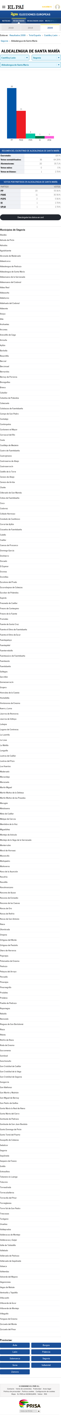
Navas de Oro (6, 908)
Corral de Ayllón (7, 524)
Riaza (2, 1029)
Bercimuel (4, 366)
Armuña (3, 340)
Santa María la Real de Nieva (12, 1108)
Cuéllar (3, 540)
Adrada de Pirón (7, 240)
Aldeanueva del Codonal (10, 282)
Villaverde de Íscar (8, 1303)
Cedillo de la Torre (8, 472)
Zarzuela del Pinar (8, 1329)
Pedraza (3, 966)
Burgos (46, 1345)
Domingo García (7, 550)
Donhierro (4, 556)
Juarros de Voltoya (8, 719)
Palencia (46, 1352)
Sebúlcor (4, 1145)
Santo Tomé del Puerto (10, 1135)
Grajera (3, 687)
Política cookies (28, 1391)
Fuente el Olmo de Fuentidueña (13, 629)
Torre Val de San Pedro (10, 1208)
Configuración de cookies (45, 1391)
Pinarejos (4, 982)
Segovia (3, 1150)
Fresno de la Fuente (8, 614)
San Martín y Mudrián (9, 1092)
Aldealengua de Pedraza (10, 266)
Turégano (4, 1219)
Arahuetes (4, 324)
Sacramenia (5, 1050)
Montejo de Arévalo (8, 835)
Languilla (4, 750)
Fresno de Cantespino (9, 608)
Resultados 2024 (35, 21)
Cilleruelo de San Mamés (11, 493)
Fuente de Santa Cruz (9, 624)
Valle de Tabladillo (8, 1245)
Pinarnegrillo (5, 987)
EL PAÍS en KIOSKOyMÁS (26, 1394)
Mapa (13, 1394)
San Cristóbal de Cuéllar (10, 1066)
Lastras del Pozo (7, 761)
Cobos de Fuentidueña (9, 498)
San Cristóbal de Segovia (11, 1077)
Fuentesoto (5, 661)
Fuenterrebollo (6, 650)
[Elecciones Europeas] (30, 14)
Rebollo (3, 1014)
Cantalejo (4, 419)
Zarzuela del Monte (8, 1324)
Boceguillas (5, 382)
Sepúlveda (4, 1156)
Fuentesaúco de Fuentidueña (12, 656)
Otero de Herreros (8, 950)
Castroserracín (6, 466)
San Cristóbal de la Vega (10, 1071)
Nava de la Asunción (9, 871)
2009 (50, 28)
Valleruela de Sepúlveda (10, 1261)
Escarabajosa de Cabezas (11, 587)
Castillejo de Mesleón (9, 445)
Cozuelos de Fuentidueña (11, 529)
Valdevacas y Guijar (8, 1240)
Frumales (4, 619)
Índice (40, 1394)
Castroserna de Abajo (9, 461)
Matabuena (5, 808)
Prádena (4, 998)
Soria (15, 1365)
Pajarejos (4, 956)
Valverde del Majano (9, 1277)
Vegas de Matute (7, 1287)
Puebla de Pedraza (8, 1003)
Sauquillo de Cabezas (9, 1140)
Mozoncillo (4, 856)
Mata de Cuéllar (7, 814)
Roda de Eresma (7, 1045)
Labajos (3, 724)
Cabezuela (4, 403)
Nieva (2, 924)
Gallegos (4, 671)
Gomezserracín (6, 682)
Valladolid (46, 1365)
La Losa (3, 740)
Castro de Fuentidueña (10, 450)
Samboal (4, 1056)
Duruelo (3, 561)
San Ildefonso (6, 1087)
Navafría (4, 877)
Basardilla (4, 356)
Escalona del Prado (8, 582)
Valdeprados (5, 1229)
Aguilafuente (5, 250)
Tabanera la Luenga (9, 1177)
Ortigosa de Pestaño (9, 945)
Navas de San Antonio (9, 919)
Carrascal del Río (7, 435)
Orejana (3, 935)
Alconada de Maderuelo (10, 256)
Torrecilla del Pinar (8, 1198)
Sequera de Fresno (8, 1161)
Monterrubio (5, 845)
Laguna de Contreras (9, 729)
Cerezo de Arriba (7, 482)
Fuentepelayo (6, 640)
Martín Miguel (6, 787)
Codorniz (4, 508)
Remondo (4, 1019)
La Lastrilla (5, 735)
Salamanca (15, 1358)
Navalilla (4, 882)
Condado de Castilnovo (10, 519)
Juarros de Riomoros (9, 714)
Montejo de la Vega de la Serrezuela (15, 840)
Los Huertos (5, 766)
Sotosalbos (5, 1171)
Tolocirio (4, 1182)
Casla (2, 440)
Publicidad (37, 1389)
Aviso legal (47, 1389)
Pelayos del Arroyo (8, 971)
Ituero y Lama (6, 708)
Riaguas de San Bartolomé (11, 1024)
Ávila (15, 1345)
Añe (1, 319)
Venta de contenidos (24, 1389)
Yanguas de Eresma (8, 1319)
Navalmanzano (6, 887)
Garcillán (4, 677)
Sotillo (2, 1166)
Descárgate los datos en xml (31, 217)
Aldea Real (4, 287)
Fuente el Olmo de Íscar (10, 635)
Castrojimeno (6, 456)
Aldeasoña (4, 293)
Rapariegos (5, 1008)
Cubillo (3, 535)
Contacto (10, 1389)
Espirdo (3, 598)
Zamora (15, 1372)
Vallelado (4, 1250)
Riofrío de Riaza (7, 1040)
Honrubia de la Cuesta (9, 693)
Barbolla (3, 350)
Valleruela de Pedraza (9, 1256)
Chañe (3, 487)
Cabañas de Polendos (9, 398)
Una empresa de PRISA (29, 1403)
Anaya (2, 314)
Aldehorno (4, 298)
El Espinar (4, 566)
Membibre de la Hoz (9, 824)
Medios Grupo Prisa (30, 1411)
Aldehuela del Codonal (10, 303)
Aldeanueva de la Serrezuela (12, 277)
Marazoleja (5, 777)
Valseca (3, 1266)
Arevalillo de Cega (8, 335)
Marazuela (4, 782)
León (15, 1352)
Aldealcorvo (5, 261)
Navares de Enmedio (9, 898)
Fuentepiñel (5, 645)
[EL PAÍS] (15, 7)
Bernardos (4, 372)
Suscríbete (47, 7)
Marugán (4, 803)
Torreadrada (5, 1187)
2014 (30, 28)
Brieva (3, 387)
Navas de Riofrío (7, 914)
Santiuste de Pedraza (9, 1119)
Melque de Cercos (8, 819)
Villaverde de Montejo (9, 1308)
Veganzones (5, 1282)
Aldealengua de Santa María (12, 272)
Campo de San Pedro (9, 414)
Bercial (3, 361)
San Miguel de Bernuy (9, 1098)
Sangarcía (4, 1082)
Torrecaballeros (7, 1192)
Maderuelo (4, 771)
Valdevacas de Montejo (10, 1235)
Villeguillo (4, 1313)
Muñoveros (5, 866)
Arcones (3, 329)
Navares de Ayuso (8, 893)
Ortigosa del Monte (8, 940)
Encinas (3, 572)
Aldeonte (4, 308)
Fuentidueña (5, 666)
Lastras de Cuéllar (8, 756)
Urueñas (3, 1224)
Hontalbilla (4, 698)
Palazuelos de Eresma (9, 961)
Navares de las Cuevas (10, 903)
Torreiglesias (5, 1203)
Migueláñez (5, 829)
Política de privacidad (12, 1391)
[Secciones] (4, 7)
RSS (45, 1394)
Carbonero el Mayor (8, 429)
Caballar (3, 393)
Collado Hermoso (7, 514)
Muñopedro (5, 861)
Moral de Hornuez (8, 850)
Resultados (18, 21)
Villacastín (4, 1298)
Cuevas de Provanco (9, 545)
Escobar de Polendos (9, 593)
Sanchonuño (5, 1061)
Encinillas (4, 577)
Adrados (3, 245)
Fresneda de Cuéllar (9, 603)
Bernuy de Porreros (8, 377)
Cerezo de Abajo (7, 477)
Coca (2, 503)
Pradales (4, 992)
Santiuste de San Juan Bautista (13, 1124)
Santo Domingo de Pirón (10, 1129)
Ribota (3, 1035)
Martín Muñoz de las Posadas (12, 798)
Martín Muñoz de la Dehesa (12, 793)
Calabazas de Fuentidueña (11, 408)
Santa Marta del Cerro (9, 1114)
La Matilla (4, 745)
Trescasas (4, 1214)
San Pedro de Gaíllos (9, 1103)
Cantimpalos (5, 424)
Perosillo (4, 977)
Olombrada (5, 929)
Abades (3, 235)
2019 (10, 28)
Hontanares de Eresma (10, 703)
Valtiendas (4, 1271)
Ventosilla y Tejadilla (9, 1292)
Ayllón (2, 345)
